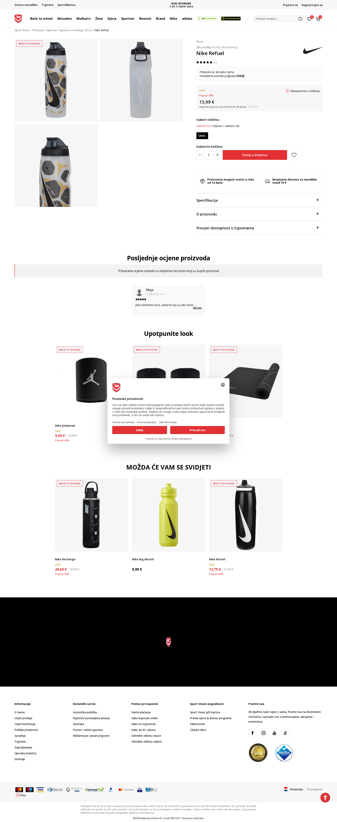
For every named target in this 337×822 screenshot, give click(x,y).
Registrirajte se (312, 5)
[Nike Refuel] (245, 515)
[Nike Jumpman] (91, 381)
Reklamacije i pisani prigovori (91, 735)
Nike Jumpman (65, 425)
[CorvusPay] (94, 789)
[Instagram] (263, 733)
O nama (19, 712)
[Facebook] (252, 733)
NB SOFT (176, 818)
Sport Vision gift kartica (205, 712)
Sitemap (19, 759)
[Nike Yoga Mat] (245, 381)
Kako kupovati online (144, 718)
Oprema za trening (71, 30)
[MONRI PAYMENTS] (20, 795)
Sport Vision (21, 30)
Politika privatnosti (26, 730)
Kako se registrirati (143, 724)
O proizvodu (206, 214)
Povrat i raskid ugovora (88, 730)
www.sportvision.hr (151, 818)
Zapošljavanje (23, 747)
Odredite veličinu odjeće (146, 741)
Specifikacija (207, 200)
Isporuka (78, 724)
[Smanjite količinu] (199, 155)
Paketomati (197, 724)
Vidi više (197, 308)
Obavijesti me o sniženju (305, 91)
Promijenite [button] (315, 789)
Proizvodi (38, 30)
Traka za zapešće (66, 421)
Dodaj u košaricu (254, 155)
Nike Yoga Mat (219, 425)
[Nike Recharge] (91, 515)
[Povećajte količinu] (217, 155)
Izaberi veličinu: (208, 119)
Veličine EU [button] (203, 126)
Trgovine (20, 741)
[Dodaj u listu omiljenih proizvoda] (276, 412)
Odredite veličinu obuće (146, 735)
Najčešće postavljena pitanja (91, 718)
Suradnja (20, 735)
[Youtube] (274, 733)
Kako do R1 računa (143, 730)
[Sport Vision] (18, 18)
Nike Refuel (217, 559)
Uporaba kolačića (25, 753)
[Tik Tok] (285, 733)
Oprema (51, 30)
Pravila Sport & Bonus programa (210, 718)
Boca (88, 30)
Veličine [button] (217, 126)
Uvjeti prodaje (23, 718)
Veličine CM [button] (232, 126)
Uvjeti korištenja (24, 724)
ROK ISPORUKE (168, 3)
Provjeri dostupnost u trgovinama (225, 228)
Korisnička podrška (85, 712)
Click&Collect (198, 730)
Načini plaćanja (141, 712)
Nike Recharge (65, 559)
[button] (54, 18)
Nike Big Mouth (143, 559)
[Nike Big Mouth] (168, 515)
